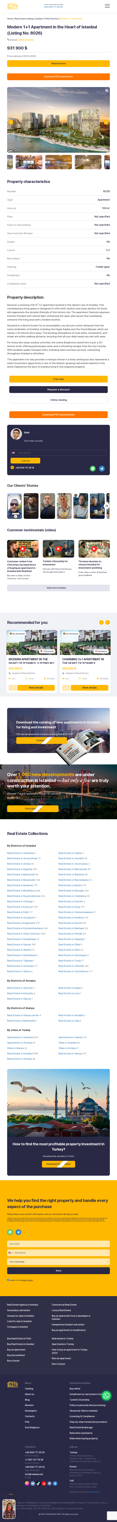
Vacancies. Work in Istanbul (83, 1410)
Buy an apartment (16, 1349)
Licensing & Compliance (82, 1416)
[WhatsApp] (106, 1395)
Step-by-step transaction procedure (88, 1422)
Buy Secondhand (16, 1355)
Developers (31, 1410)
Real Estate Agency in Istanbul (22, 1304)
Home (10, 18)
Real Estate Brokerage (81, 1427)
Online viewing (58, 399)
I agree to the (21, 1280)
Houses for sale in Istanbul (20, 1316)
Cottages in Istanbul (17, 1327)
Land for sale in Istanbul (19, 1321)
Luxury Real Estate (61, 1310)
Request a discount (58, 389)
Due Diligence (32, 1427)
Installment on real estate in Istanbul (88, 1394)
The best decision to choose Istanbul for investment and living (90, 564)
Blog (27, 1399)
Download (41, 740)
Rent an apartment (61, 1358)
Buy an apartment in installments (69, 1330)
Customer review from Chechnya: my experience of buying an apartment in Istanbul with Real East (21, 566)
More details (36, 687)
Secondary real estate (18, 1310)
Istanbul (39, 18)
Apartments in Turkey (63, 1344)
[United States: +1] (14, 452)
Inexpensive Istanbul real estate (68, 1324)
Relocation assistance (81, 1433)
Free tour (58, 379)
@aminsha (95, 1492)
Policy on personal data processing (88, 1405)
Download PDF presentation (58, 76)
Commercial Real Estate (64, 1304)
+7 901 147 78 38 (34, 1459)
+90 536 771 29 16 (53, 7)
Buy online (75, 1388)
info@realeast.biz (34, 1474)
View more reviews (56, 587)
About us (29, 1394)
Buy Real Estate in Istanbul (20, 1344)
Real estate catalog (24, 18)
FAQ (27, 1422)
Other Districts (51, 18)
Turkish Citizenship (79, 1399)
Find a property (33, 808)
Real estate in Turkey (62, 1338)
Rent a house (58, 1364)
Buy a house (13, 1360)
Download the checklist (59, 1164)
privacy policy (27, 1280)
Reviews (29, 1405)
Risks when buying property (84, 1438)
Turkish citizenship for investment (55, 563)
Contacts (30, 1416)
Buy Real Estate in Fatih (19, 1338)
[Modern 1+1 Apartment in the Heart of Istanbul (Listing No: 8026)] (29, 162)
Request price (58, 63)
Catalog (29, 1388)
